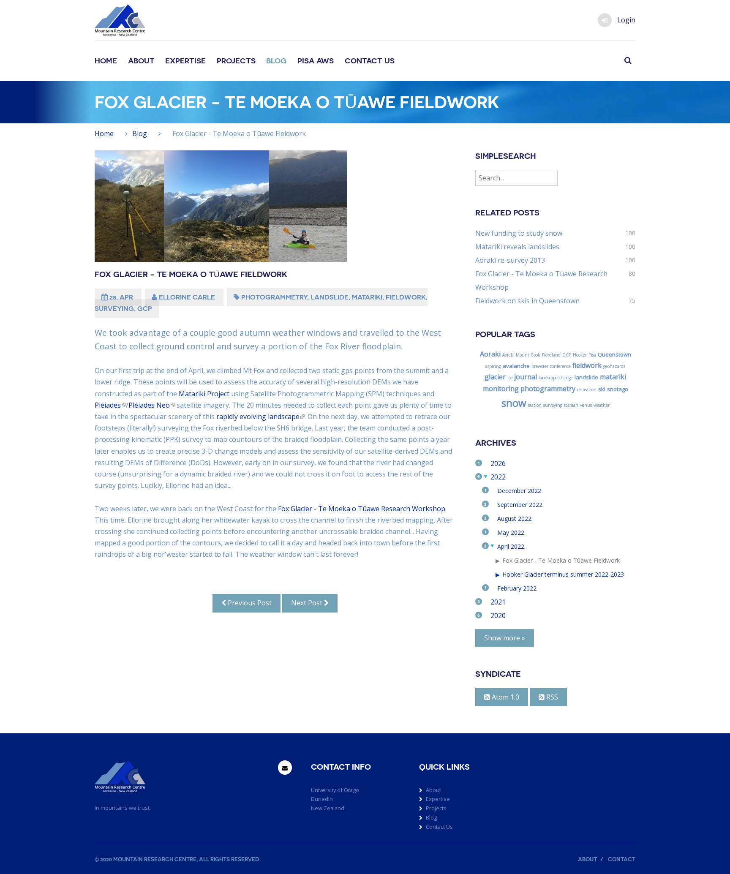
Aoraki (490, 354)
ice (509, 378)
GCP (144, 309)
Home (106, 60)
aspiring (493, 366)
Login (626, 20)
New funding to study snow (518, 233)
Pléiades (108, 405)
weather (602, 405)
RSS (551, 697)
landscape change (556, 378)
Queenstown (614, 354)
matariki (367, 297)
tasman (571, 405)
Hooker (580, 355)
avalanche (516, 366)
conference (560, 366)
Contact (621, 859)
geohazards (614, 366)
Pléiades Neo (149, 405)
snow (513, 403)
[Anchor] (153, 16)
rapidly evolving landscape (258, 416)
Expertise (185, 60)
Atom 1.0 (504, 697)
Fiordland (551, 355)
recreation (587, 389)
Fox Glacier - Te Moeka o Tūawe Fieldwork (191, 274)
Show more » (504, 638)
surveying (114, 309)
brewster (539, 366)
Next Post (307, 602)
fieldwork (406, 297)
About (141, 60)
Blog (276, 60)
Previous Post (249, 602)
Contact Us (370, 60)
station (535, 405)
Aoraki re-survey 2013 (510, 260)
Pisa (592, 355)
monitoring (501, 388)
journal (525, 376)
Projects (236, 60)
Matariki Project (204, 393)
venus (586, 405)
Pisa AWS (315, 60)
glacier (495, 376)
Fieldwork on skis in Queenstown (527, 300)
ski (601, 389)
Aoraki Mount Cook (521, 355)
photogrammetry (274, 297)
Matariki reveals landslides (517, 246)
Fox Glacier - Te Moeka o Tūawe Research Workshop (361, 508)
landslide (330, 297)
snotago (617, 389)
